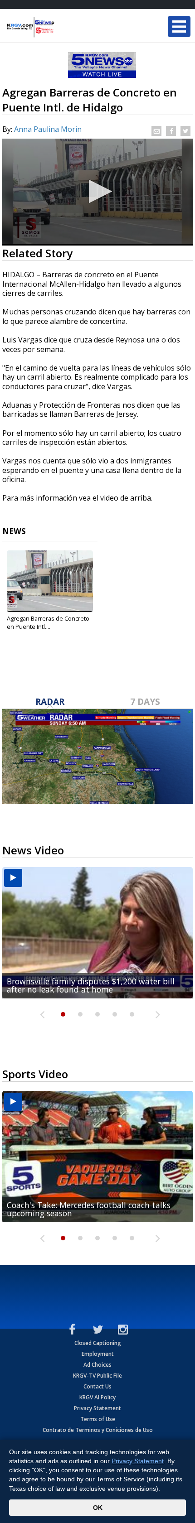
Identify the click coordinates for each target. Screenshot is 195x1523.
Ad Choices (97, 1365)
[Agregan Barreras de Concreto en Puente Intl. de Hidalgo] (50, 581)
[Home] (61, 27)
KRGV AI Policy (97, 1397)
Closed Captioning (97, 1343)
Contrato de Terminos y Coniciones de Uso (98, 1430)
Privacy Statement (97, 1408)
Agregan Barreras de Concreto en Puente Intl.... (48, 622)
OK (97, 1507)
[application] (97, 192)
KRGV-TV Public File (97, 1375)
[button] (97, 191)
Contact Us (97, 1386)
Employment (98, 1354)
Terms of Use (97, 1419)
